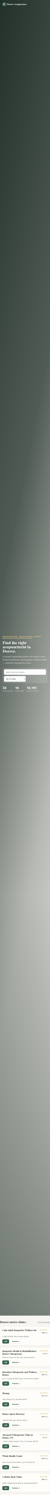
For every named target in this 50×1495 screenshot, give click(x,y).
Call (5, 1341)
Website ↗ (16, 1341)
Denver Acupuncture (17, 4)
